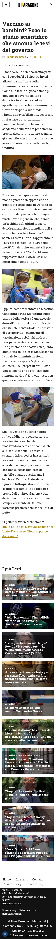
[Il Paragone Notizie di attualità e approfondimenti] (28, 4)
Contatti (37, 879)
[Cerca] (51, 4)
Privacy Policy (12, 884)
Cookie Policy (34, 884)
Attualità (35, 56)
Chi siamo (21, 879)
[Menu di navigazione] (6, 4)
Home (7, 879)
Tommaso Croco (16, 56)
